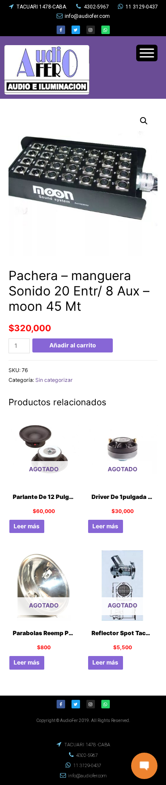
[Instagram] (90, 30)
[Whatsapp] (105, 30)
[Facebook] (61, 30)
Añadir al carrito (72, 345)
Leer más (27, 526)
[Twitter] (76, 30)
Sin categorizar (54, 380)
